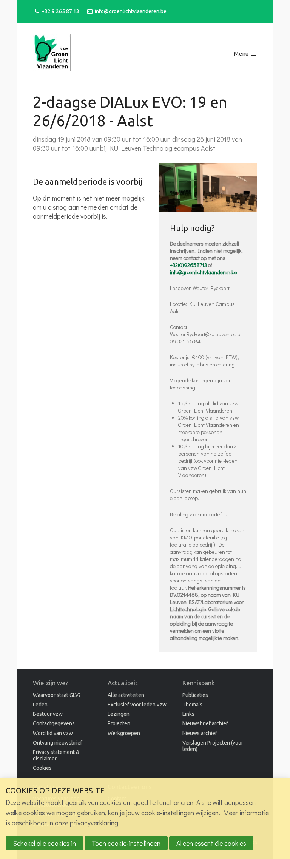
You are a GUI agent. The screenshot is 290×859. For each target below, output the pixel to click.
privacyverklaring (94, 822)
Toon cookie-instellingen (126, 843)
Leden (40, 704)
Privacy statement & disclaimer (56, 755)
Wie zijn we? (50, 682)
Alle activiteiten (126, 695)
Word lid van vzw (53, 733)
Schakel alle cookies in (44, 843)
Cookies (42, 768)
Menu (241, 53)
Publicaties (195, 695)
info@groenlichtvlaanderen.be (130, 11)
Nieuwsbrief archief (205, 723)
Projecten (119, 723)
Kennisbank (198, 682)
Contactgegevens (54, 723)
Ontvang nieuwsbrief (57, 743)
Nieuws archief (199, 733)
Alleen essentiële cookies (211, 843)
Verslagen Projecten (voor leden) (212, 746)
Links (188, 714)
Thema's (192, 704)
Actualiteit (123, 682)
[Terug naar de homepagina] (52, 53)
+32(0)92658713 (188, 265)
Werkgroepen (124, 733)
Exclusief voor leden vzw (137, 704)
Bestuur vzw (48, 714)
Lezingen (119, 714)
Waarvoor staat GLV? (57, 695)
